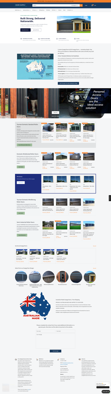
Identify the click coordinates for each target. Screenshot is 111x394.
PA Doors (34, 10)
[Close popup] (109, 383)
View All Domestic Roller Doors (24, 145)
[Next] (96, 184)
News (64, 10)
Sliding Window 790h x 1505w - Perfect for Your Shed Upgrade (75, 187)
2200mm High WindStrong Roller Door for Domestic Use (47, 209)
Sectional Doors (26, 10)
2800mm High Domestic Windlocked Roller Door (74, 164)
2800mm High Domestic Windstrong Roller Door (74, 209)
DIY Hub (53, 10)
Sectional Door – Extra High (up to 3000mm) (21, 259)
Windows (48, 10)
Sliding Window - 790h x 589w (88, 186)
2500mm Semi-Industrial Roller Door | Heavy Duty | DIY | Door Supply (47, 234)
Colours (59, 10)
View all (94, 246)
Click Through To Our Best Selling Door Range (68, 83)
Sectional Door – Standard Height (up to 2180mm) (61, 259)
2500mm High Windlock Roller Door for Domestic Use (61, 164)
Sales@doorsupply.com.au (68, 362)
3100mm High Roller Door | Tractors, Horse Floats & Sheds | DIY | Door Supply (75, 136)
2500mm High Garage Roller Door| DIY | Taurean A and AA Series (61, 136)
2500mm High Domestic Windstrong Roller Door (60, 209)
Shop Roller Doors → (25, 30)
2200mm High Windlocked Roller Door (47, 164)
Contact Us (69, 10)
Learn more (20, 167)
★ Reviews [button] (110, 198)
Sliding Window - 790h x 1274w (46, 187)
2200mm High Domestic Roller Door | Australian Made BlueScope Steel (47, 136)
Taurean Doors (45, 133)
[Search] (81, 5)
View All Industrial (21, 235)
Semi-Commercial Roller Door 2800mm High (75, 233)
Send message (55, 351)
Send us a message (64, 364)
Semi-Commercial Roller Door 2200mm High (61, 233)
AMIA (43, 184)
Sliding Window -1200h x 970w (61, 186)
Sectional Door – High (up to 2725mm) (35, 259)
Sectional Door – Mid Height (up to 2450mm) (48, 259)
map (29, 389)
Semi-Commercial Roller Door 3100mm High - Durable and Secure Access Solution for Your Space (88, 234)
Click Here (55, 112)
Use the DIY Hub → (36, 30)
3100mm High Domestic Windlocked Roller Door (87, 164)
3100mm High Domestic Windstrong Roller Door (87, 210)
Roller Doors (17, 10)
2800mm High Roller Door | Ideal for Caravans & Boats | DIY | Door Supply (88, 136)
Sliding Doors (41, 10)
